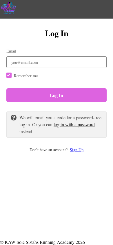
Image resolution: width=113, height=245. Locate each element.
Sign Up (76, 149)
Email (11, 51)
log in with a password (74, 124)
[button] (56, 149)
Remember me (26, 75)
